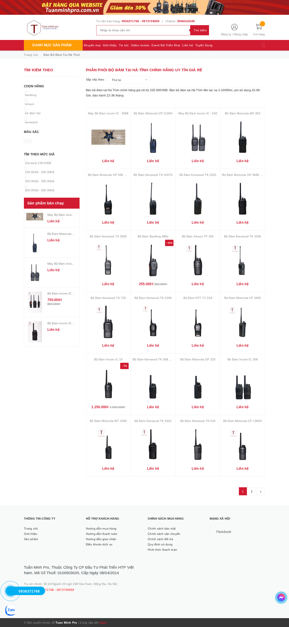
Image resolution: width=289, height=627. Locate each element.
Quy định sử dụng (160, 544)
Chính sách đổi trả (160, 539)
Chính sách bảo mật (162, 528)
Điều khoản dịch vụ (99, 544)
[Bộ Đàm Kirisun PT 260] (198, 260)
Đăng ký (226, 34)
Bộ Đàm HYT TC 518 (197, 298)
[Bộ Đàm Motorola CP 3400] (242, 321)
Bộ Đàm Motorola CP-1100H (66, 233)
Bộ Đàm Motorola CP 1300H (242, 421)
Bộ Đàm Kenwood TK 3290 (153, 298)
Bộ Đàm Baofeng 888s (153, 236)
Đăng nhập (241, 34)
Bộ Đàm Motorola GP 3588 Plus (244, 175)
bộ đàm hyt (33, 113)
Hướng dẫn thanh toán (101, 533)
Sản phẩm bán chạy (45, 203)
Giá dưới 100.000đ (38, 163)
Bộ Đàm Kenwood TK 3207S (152, 175)
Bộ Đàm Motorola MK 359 (242, 113)
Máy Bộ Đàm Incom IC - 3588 (67, 214)
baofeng (30, 95)
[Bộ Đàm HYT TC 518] (198, 321)
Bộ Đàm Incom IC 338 (62, 323)
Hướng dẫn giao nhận (101, 539)
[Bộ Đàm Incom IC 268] (242, 383)
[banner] (144, 7)
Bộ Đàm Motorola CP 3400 (242, 298)
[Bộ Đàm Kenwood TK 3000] (108, 260)
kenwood (31, 122)
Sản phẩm (31, 539)
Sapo (103, 622)
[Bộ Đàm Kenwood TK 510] (198, 444)
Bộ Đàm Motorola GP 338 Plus (109, 175)
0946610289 (186, 21)
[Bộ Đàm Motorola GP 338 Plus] (108, 198)
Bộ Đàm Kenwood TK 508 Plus (154, 359)
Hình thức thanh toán (162, 549)
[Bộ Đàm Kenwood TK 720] (108, 321)
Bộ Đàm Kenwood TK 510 (198, 421)
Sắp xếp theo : (96, 79)
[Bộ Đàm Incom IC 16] (34, 302)
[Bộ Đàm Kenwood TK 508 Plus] (153, 383)
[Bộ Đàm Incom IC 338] (34, 331)
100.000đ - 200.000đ (39, 172)
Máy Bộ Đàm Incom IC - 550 (66, 263)
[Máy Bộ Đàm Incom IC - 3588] (34, 216)
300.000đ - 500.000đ (39, 190)
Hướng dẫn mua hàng (101, 528)
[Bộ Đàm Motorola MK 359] (242, 137)
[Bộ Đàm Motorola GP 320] (198, 383)
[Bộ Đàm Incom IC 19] (108, 383)
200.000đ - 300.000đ (39, 181)
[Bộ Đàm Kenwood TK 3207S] (153, 198)
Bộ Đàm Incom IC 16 (61, 293)
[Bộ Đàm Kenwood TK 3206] (242, 260)
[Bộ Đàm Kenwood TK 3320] (198, 198)
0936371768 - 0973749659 (141, 21)
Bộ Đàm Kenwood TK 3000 (108, 236)
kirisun (29, 104)
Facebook (223, 531)
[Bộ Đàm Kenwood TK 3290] (153, 321)
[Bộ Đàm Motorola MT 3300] (108, 444)
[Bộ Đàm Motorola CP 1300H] (242, 444)
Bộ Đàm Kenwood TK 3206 (242, 236)
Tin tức (124, 45)
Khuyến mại (92, 45)
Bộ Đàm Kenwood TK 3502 (153, 421)
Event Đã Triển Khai (165, 45)
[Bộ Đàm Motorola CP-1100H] (34, 242)
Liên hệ (187, 45)
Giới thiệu (110, 45)
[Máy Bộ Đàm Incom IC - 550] (34, 272)
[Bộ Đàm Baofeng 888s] (153, 260)
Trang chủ (31, 528)
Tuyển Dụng (204, 45)
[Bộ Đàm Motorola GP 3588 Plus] (242, 198)
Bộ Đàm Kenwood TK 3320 (197, 175)
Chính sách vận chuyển (164, 533)
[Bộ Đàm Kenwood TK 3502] (153, 444)
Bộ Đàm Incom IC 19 (108, 359)
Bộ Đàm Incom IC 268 (242, 359)
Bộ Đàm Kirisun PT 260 (198, 236)
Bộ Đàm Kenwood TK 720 (108, 298)
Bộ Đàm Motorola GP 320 (197, 359)
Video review (140, 45)
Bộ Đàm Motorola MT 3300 (108, 421)
